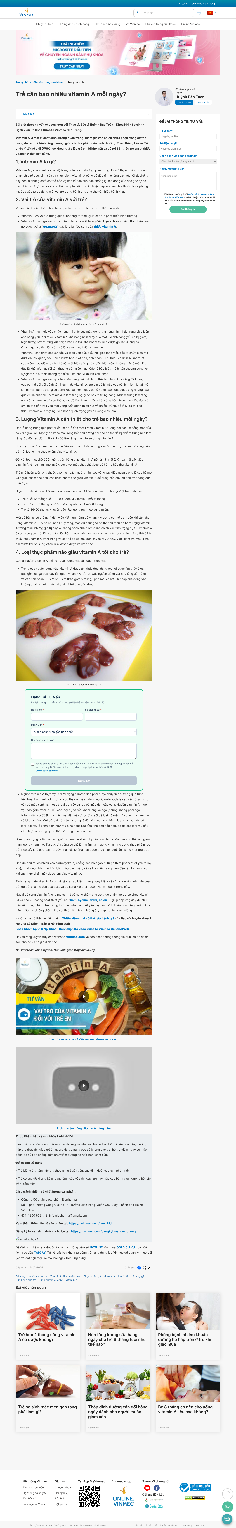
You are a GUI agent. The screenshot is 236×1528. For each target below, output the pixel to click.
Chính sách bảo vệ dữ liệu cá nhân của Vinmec (155, 1525)
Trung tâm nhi (76, 82)
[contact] (227, 1506)
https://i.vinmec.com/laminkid (90, 1223)
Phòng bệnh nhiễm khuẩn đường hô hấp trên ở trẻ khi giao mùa (184, 1339)
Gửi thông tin (188, 209)
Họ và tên (37, 709)
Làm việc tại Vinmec (35, 1504)
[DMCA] (195, 1498)
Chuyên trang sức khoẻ (160, 24)
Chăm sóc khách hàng (203, 3)
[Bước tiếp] (154, 1507)
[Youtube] (147, 1488)
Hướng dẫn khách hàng (74, 24)
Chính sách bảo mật (47, 770)
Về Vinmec (133, 24)
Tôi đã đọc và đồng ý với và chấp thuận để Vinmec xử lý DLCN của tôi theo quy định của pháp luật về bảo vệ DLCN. (189, 199)
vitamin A (71, 1280)
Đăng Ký (84, 780)
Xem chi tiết (203, 102)
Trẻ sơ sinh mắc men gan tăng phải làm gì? (47, 1409)
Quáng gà (138, 1276)
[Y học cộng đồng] (154, 1500)
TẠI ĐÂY (40, 1252)
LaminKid (123, 1276)
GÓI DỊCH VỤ (126, 1247)
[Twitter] (144, 1267)
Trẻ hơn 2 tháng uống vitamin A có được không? (47, 1337)
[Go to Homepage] (26, 12)
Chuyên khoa (44, 24)
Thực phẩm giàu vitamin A (99, 1276)
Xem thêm (23, 1355)
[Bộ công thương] (194, 1487)
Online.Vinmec (190, 24)
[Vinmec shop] (123, 1496)
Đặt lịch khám (184, 102)
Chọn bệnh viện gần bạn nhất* (178, 155)
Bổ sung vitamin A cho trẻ (31, 1276)
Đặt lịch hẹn (62, 1504)
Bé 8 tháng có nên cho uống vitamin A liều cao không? (185, 1409)
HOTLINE (96, 1247)
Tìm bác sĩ (182, 3)
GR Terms (200, 1525)
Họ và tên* (166, 130)
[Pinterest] (149, 1267)
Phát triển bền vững (107, 24)
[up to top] (227, 1493)
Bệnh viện (37, 724)
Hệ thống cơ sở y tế (35, 1493)
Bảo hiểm (60, 1498)
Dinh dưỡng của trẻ (51, 1280)
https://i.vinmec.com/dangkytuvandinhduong (103, 1231)
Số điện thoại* (168, 143)
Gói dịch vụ (62, 1493)
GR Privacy (187, 1525)
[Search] (136, 12)
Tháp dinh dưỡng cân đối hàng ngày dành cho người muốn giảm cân (118, 1412)
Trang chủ (22, 82)
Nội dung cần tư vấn (42, 740)
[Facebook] (139, 1267)
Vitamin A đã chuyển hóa (65, 1276)
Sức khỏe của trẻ (26, 1280)
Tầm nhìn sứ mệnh (34, 1487)
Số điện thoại (93, 709)
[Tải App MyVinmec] (89, 1496)
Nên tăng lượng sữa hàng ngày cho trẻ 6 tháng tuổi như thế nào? (117, 1339)
